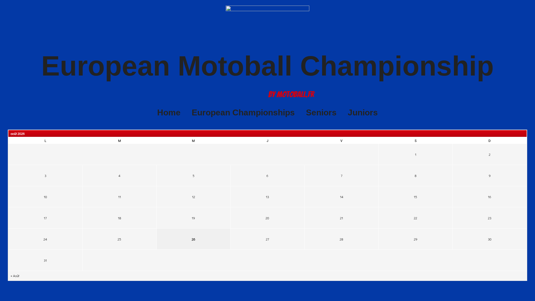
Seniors (321, 112)
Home (169, 112)
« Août (15, 275)
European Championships (243, 112)
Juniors (363, 112)
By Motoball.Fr (291, 94)
